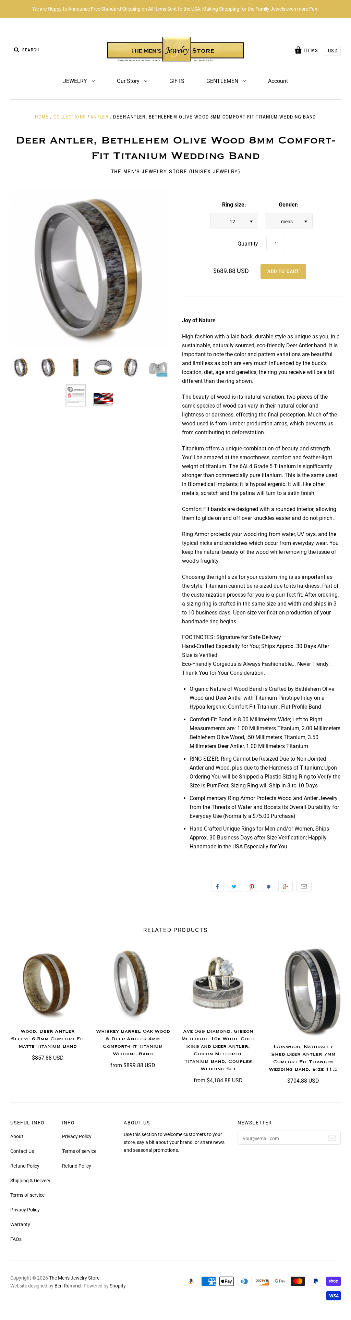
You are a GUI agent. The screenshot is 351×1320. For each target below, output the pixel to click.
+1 (285, 886)
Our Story (129, 81)
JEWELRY (75, 81)
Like (217, 886)
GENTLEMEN (223, 81)
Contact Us (22, 1151)
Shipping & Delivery (30, 1180)
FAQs (16, 1239)
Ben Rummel (68, 1285)
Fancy (269, 886)
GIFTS (176, 81)
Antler (99, 117)
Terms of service (27, 1195)
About (16, 1136)
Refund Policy (24, 1166)
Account (278, 81)
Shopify (117, 1285)
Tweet (234, 886)
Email (304, 886)
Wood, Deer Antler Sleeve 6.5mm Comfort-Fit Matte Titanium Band (47, 1039)
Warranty (20, 1224)
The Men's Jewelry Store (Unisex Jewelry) (175, 171)
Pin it (252, 886)
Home (42, 117)
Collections (69, 117)
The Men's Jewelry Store (74, 1278)
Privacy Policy (25, 1209)
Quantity (248, 243)
